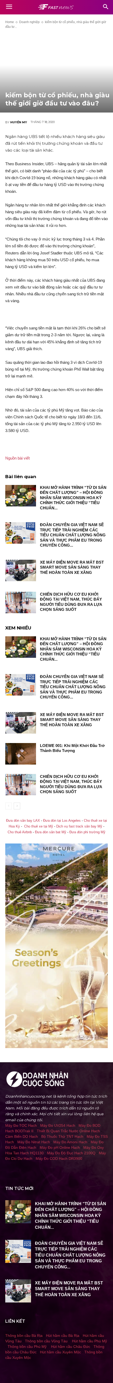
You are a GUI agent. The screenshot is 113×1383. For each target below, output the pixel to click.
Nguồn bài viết (17, 458)
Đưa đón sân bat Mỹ (50, 832)
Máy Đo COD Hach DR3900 (59, 1158)
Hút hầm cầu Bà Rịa (62, 1335)
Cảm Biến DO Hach (21, 1136)
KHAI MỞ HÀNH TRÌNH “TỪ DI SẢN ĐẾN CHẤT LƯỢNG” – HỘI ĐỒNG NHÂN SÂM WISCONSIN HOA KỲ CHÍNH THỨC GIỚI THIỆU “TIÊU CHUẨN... (73, 497)
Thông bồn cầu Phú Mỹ (27, 1346)
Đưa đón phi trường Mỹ (87, 832)
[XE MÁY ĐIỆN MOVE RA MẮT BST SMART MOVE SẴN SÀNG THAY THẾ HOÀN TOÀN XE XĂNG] (20, 570)
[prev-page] (8, 806)
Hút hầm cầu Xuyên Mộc (60, 1352)
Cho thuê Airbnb (20, 832)
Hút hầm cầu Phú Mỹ (89, 1341)
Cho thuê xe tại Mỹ (38, 826)
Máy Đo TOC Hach (21, 1125)
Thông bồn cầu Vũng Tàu (46, 1341)
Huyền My (18, 122)
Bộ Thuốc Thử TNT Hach (62, 1136)
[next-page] (17, 806)
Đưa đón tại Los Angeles (62, 821)
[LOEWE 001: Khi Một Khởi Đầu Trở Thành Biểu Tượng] (20, 754)
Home (9, 22)
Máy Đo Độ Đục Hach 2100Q (71, 1153)
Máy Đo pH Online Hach (60, 1147)
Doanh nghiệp (29, 22)
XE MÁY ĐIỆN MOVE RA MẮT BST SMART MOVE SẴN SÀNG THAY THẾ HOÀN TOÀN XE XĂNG (72, 567)
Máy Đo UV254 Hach (57, 1125)
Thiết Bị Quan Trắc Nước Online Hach (68, 1131)
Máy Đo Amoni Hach (70, 1142)
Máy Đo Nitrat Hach (33, 1142)
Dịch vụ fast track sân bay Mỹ (79, 826)
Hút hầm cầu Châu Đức (70, 1346)
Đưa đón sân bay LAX (23, 821)
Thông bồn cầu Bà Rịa (24, 1335)
